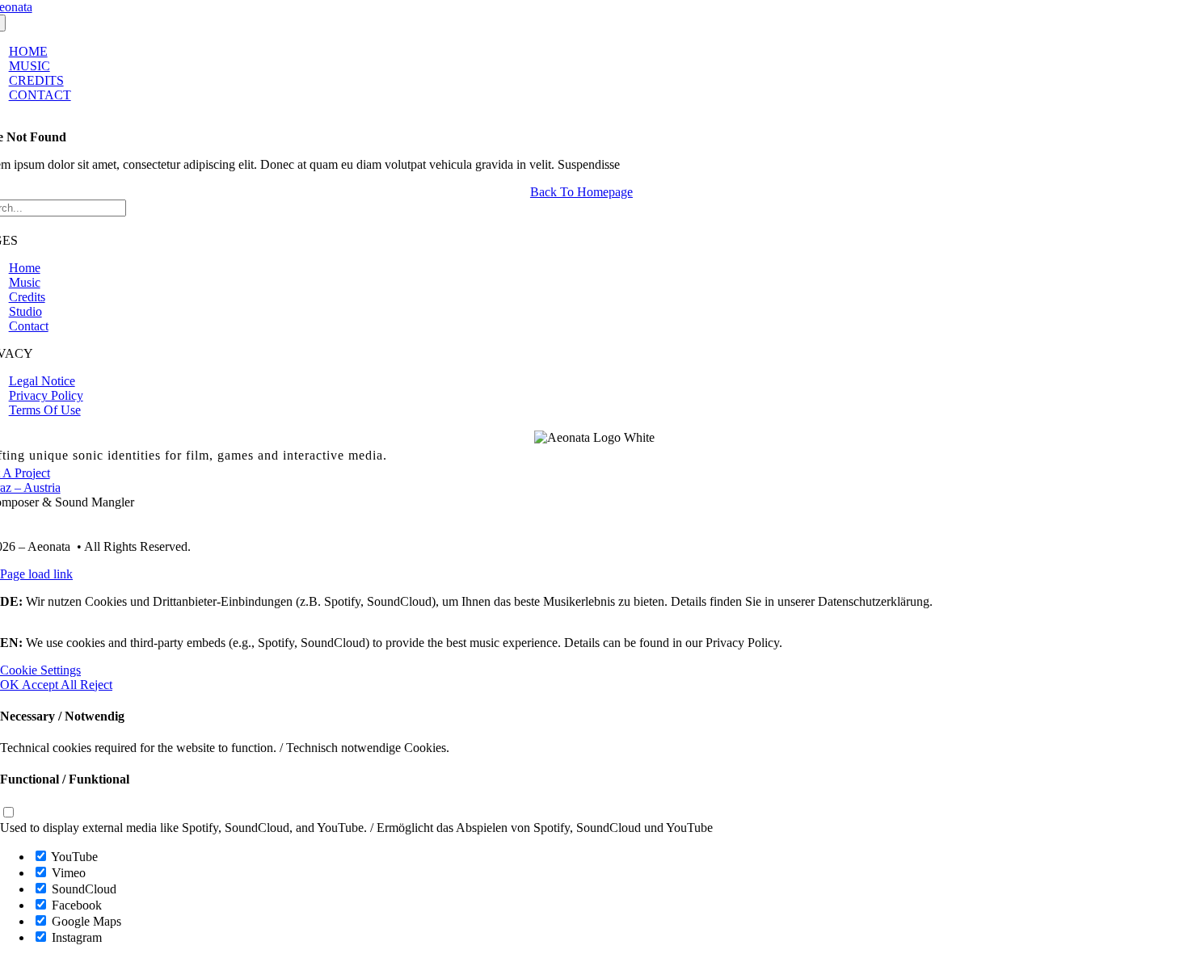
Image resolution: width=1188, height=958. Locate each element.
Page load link (36, 574)
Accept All (51, 684)
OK (11, 684)
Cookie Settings (40, 670)
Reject (96, 684)
